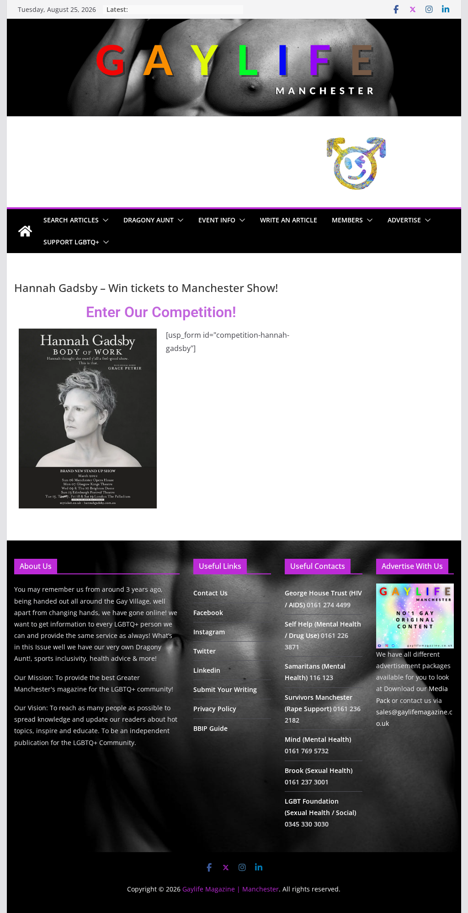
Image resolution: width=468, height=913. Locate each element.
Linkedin (206, 670)
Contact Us (210, 593)
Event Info (216, 220)
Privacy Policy (214, 708)
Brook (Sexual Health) (318, 770)
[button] (104, 220)
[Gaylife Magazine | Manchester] (234, 25)
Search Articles (71, 220)
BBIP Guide (210, 728)
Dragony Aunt (148, 220)
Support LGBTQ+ (71, 242)
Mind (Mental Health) (318, 739)
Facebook (208, 612)
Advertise (404, 220)
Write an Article (288, 220)
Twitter (204, 651)
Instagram (209, 631)
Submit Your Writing (225, 689)
